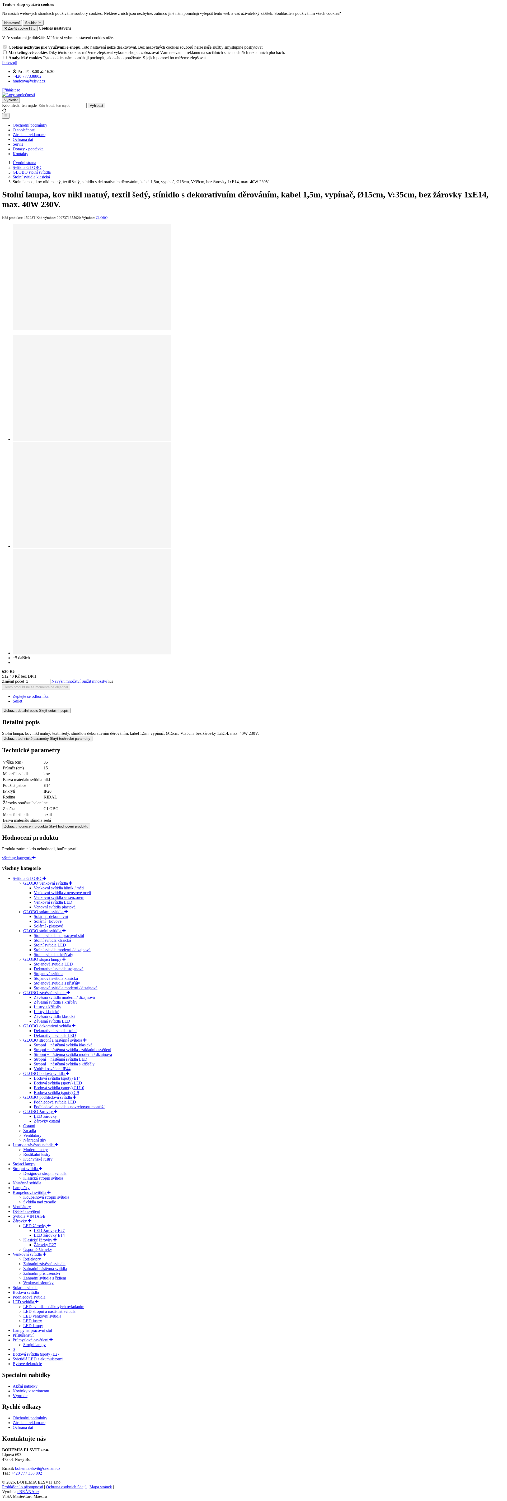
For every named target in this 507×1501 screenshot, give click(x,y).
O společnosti (24, 130)
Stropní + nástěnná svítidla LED (60, 1059)
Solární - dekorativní (51, 916)
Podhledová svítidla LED (55, 1102)
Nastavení (12, 23)
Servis (18, 144)
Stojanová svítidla (48, 973)
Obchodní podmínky (30, 125)
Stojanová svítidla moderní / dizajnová (65, 988)
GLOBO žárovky (38, 1111)
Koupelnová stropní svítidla (46, 1197)
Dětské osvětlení (26, 1211)
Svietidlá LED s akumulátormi (38, 1359)
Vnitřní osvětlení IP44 (52, 1068)
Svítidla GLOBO (28, 878)
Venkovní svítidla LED (53, 902)
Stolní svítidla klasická (52, 940)
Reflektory (32, 1259)
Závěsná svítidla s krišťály (55, 1002)
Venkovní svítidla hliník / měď (59, 888)
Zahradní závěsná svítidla (44, 1264)
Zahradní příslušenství (41, 1273)
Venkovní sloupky (38, 1283)
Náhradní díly (34, 1140)
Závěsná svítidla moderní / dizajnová (64, 997)
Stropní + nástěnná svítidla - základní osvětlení (72, 1049)
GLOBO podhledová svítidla (48, 1097)
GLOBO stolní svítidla (42, 931)
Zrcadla (29, 1130)
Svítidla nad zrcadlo (39, 1202)
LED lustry (32, 1321)
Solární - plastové (48, 926)
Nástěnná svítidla (27, 1183)
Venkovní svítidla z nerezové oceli (62, 892)
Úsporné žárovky (37, 1249)
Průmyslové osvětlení (31, 1340)
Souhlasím (33, 23)
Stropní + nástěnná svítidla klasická (63, 1045)
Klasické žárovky (38, 1240)
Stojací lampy (24, 1164)
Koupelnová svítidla (30, 1192)
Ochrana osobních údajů (66, 1487)
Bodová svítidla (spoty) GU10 (59, 1088)
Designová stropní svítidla (45, 1173)
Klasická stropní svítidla (43, 1178)
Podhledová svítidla (29, 1297)
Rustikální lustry (36, 1154)
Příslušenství (23, 1335)
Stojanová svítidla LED (53, 964)
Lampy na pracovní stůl (32, 1330)
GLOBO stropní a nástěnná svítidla (53, 1040)
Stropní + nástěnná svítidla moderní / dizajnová (73, 1054)
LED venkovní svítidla (42, 1316)
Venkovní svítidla (28, 1254)
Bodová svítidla (26, 1292)
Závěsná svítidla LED (52, 1021)
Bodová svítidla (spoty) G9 (56, 1092)
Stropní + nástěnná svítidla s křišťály (64, 1064)
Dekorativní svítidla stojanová (58, 969)
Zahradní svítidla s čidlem (44, 1278)
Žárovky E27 (45, 1245)
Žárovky (20, 1221)
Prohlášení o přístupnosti (22, 1487)
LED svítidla (24, 1302)
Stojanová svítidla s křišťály (57, 983)
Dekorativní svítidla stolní (55, 1030)
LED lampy (33, 1325)
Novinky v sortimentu (31, 1391)
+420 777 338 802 (26, 1473)
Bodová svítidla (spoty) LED (58, 1083)
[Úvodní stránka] (18, 95)
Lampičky (21, 1187)
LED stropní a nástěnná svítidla (49, 1311)
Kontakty (20, 153)
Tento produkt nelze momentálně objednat (36, 687)
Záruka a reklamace (29, 134)
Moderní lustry (35, 1149)
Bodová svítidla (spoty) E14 (57, 1078)
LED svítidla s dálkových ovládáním (53, 1306)
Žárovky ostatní (47, 1121)
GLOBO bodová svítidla (44, 1073)
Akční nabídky (25, 1386)
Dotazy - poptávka (28, 149)
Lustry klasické (46, 1011)
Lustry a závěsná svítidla (34, 1145)
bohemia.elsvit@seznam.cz (37, 1468)
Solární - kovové (48, 921)
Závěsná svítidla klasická (54, 1016)
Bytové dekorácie (27, 1363)
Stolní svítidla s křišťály (53, 954)
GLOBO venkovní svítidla (46, 883)
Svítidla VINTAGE (29, 1216)
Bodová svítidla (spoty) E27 (36, 1354)
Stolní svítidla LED (50, 945)
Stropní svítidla (26, 1168)
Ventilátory (32, 1135)
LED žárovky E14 (49, 1235)
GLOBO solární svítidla (43, 911)
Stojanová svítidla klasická (56, 978)
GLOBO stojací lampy (42, 959)
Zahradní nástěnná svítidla (45, 1268)
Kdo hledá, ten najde (19, 105)
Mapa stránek (101, 1487)
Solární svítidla (25, 1287)
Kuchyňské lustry (38, 1159)
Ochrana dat (23, 139)
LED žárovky (45, 1116)
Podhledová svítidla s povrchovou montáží (69, 1107)
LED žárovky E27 (49, 1230)
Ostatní (29, 1126)
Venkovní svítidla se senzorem (59, 897)
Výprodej (21, 1395)
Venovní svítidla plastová (55, 907)
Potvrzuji (9, 62)
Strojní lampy (34, 1344)
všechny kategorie (17, 858)
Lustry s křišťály (47, 1007)
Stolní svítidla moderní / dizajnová (62, 950)
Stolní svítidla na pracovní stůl (59, 935)
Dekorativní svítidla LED (55, 1035)
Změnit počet (13, 681)
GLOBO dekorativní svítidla (47, 1026)
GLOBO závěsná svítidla (45, 992)
